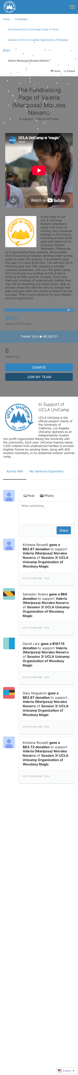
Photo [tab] (49, 496)
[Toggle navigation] (72, 7)
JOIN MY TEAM (39, 377)
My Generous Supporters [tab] (46, 471)
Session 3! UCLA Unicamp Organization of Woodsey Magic (45, 561)
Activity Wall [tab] (14, 471)
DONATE (39, 367)
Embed (71, 71)
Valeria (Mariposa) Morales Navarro (46, 600)
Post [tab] (31, 496)
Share (57, 71)
